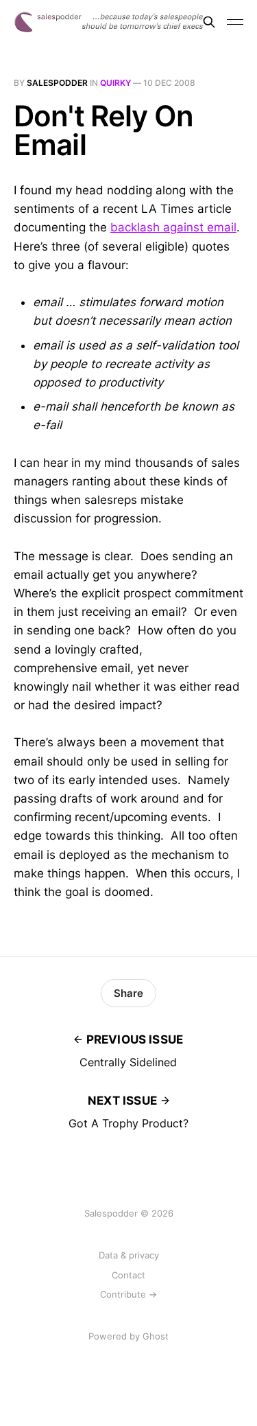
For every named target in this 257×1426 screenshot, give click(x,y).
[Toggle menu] (235, 22)
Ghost (156, 1336)
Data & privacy (129, 1255)
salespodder (57, 83)
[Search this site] (209, 22)
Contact (128, 1274)
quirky (115, 83)
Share (128, 993)
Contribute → (128, 1294)
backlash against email (173, 227)
